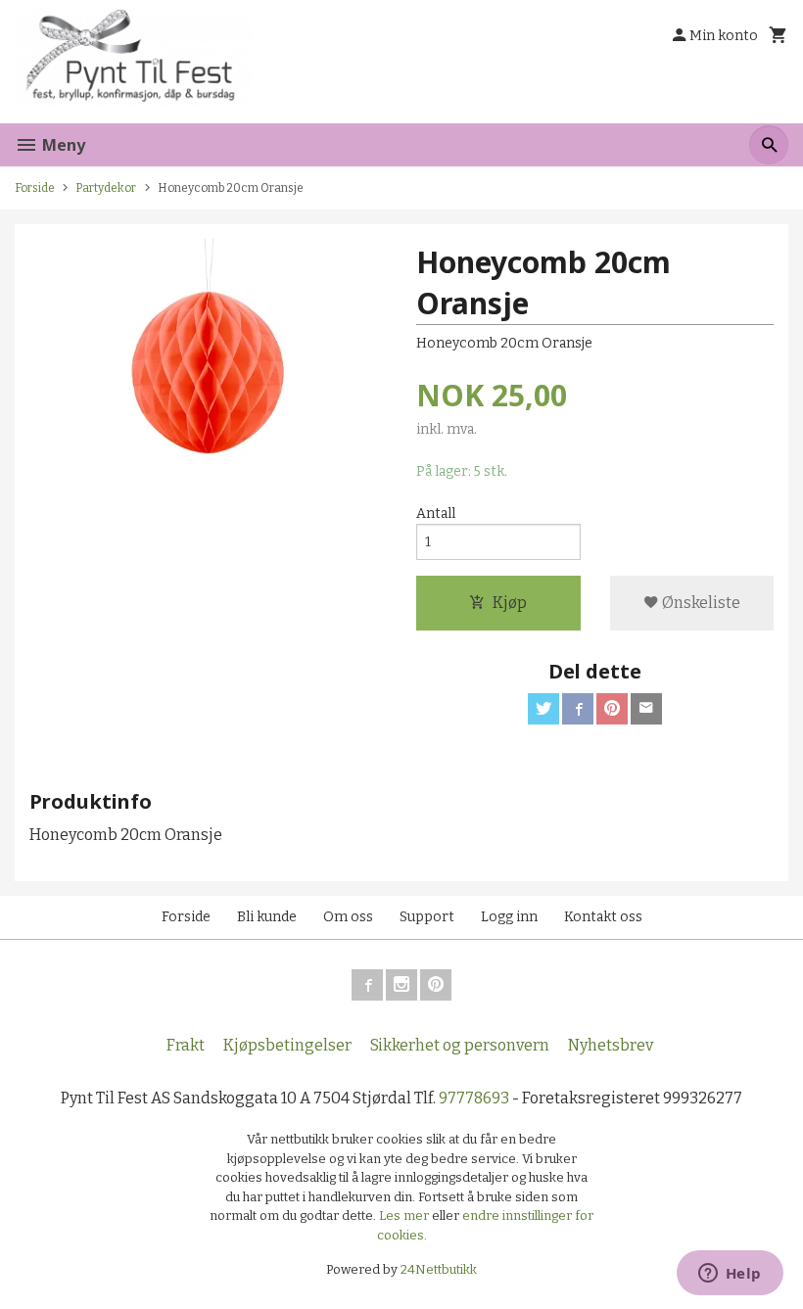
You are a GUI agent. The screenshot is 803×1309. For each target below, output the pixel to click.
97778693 (474, 1098)
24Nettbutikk (439, 1269)
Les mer (405, 1215)
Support (427, 917)
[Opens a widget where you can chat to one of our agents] (729, 1274)
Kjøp (510, 602)
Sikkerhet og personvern (459, 1045)
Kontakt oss (603, 917)
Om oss (348, 917)
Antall (435, 513)
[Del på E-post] (646, 709)
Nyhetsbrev (610, 1045)
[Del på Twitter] (543, 709)
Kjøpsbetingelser (287, 1045)
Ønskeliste (699, 602)
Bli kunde (267, 917)
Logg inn (509, 917)
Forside (35, 188)
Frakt (185, 1045)
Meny (61, 145)
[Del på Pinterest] (612, 709)
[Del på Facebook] (577, 709)
